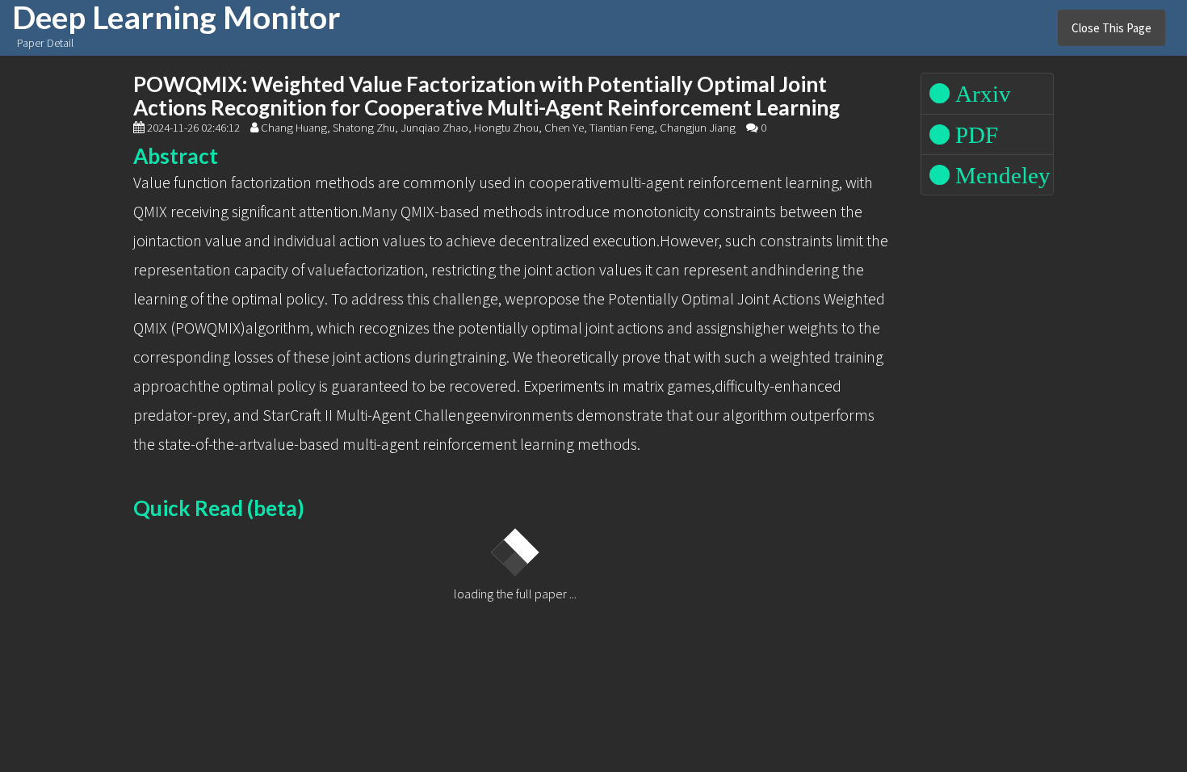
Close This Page (1111, 28)
